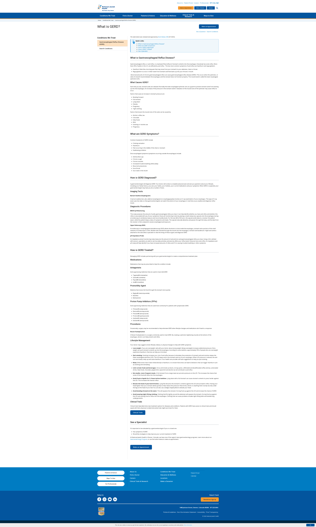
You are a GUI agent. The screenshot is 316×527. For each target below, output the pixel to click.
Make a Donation (166, 481)
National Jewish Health (213, 516)
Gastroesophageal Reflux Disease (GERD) (111, 43)
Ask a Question (201, 32)
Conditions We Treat (107, 16)
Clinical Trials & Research (188, 16)
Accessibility (201, 512)
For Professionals (110, 484)
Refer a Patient (200, 8)
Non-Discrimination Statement (186, 512)
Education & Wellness (168, 16)
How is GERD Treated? (145, 49)
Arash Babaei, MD (163, 37)
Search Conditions (212, 32)
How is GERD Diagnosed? (146, 47)
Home (99, 20)
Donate (211, 8)
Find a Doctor (128, 16)
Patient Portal (188, 3)
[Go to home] (109, 8)
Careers (196, 3)
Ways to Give (208, 16)
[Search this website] (217, 8)
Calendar (193, 476)
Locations (163, 478)
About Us (180, 3)
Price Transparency (212, 512)
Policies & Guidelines (169, 512)
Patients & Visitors (148, 16)
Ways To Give (111, 478)
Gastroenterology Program (138, 439)
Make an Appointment (186, 8)
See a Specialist (143, 51)
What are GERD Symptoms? (146, 46)
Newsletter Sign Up (210, 499)
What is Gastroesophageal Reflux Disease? (151, 44)
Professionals (204, 3)
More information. (188, 525)
